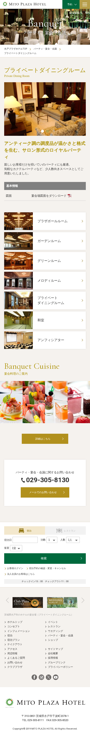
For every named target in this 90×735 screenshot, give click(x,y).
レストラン (54, 626)
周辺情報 (12, 653)
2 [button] (47, 131)
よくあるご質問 (16, 657)
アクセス (12, 648)
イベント (53, 621)
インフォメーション (18, 631)
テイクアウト (14, 644)
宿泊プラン (13, 639)
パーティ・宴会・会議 (45, 48)
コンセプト (13, 626)
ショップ (53, 639)
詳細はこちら (42, 438)
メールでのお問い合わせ (43, 492)
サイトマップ (55, 648)
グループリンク (57, 662)
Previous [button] (7, 600)
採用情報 (53, 657)
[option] (45, 109)
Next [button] (83, 600)
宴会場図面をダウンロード (49, 195)
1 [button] (42, 131)
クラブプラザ (14, 666)
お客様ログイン (15, 568)
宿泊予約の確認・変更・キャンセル (47, 568)
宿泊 (9, 635)
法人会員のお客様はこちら (21, 574)
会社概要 (53, 653)
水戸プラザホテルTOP (15, 48)
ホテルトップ (14, 621)
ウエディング (55, 631)
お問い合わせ (14, 662)
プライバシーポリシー (60, 666)
